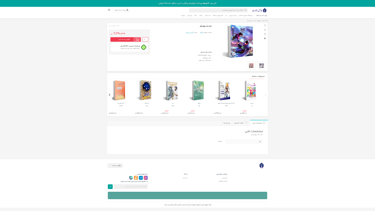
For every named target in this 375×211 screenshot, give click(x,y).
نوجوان (258, 20)
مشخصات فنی (257, 123)
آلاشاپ (192, 32)
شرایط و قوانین (222, 181)
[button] (265, 95)
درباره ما (183, 15)
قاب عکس (207, 15)
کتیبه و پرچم (232, 15)
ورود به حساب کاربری (120, 10)
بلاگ (195, 15)
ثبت (110, 187)
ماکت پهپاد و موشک (217, 15)
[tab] (259, 123)
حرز (226, 15)
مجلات (200, 15)
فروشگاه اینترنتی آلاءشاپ (245, 15)
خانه (267, 20)
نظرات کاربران (239, 123)
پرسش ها (226, 123)
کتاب (263, 20)
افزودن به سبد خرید (124, 39)
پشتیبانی (189, 15)
